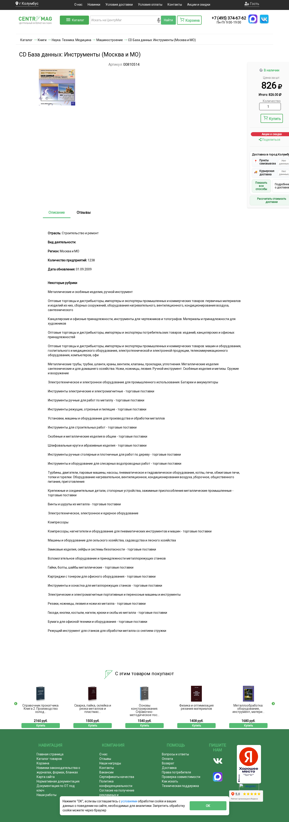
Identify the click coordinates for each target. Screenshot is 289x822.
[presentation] (15, 703)
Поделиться (270, 139)
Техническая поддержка (180, 786)
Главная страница (50, 754)
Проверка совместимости (181, 777)
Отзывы (84, 212)
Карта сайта (46, 777)
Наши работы (46, 795)
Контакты (175, 4)
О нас (78, 4)
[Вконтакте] (217, 761)
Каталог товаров (49, 759)
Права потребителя (176, 772)
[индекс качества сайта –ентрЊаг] (249, 788)
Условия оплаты (150, 4)
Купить (275, 119)
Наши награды (110, 763)
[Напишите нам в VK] (264, 18)
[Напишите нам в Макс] (252, 18)
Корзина (43, 763)
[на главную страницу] (37, 29)
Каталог (78, 20)
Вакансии (106, 772)
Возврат (168, 763)
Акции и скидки (198, 4)
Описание (57, 212)
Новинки (94, 4)
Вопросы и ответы (175, 754)
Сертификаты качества (116, 777)
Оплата (167, 759)
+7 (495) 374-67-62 (229, 18)
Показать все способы (261, 186)
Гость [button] (254, 4)
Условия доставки (119, 4)
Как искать (170, 781)
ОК (208, 806)
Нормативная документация (58, 781)
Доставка (169, 768)
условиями (129, 801)
